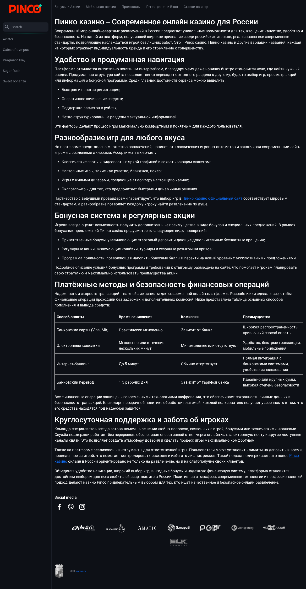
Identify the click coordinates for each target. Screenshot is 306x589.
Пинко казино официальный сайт (212, 198)
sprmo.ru (81, 571)
